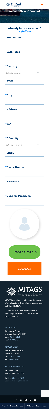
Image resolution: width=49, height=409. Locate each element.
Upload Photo (23, 252)
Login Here (24, 31)
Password (12, 181)
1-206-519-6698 (14, 359)
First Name (13, 37)
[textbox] (24, 73)
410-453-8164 (14, 337)
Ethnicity (12, 138)
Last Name (12, 51)
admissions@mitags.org (19, 381)
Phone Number (15, 167)
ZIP (8, 123)
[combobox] (24, 73)
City (8, 95)
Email (9, 152)
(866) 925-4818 (18, 378)
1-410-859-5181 (14, 340)
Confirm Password (18, 195)
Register (24, 268)
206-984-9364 (14, 357)
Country (11, 66)
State (9, 80)
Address (11, 109)
